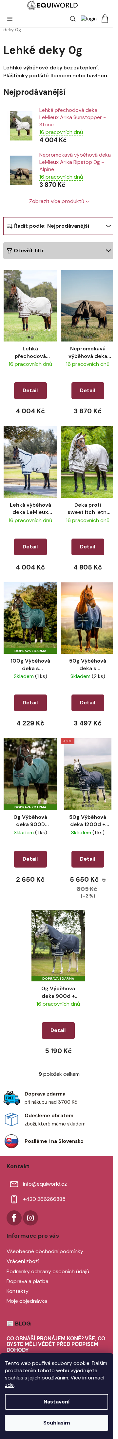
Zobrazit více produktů (56, 201)
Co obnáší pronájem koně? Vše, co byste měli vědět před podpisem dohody (56, 1344)
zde (9, 1384)
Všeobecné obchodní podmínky (45, 1251)
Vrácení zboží (23, 1261)
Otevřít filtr (29, 250)
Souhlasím (56, 1422)
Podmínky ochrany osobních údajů (48, 1271)
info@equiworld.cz (45, 1183)
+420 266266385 (44, 1199)
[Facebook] (14, 1217)
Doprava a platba (28, 1281)
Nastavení (56, 1401)
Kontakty (18, 1291)
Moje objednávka (27, 1301)
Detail (30, 390)
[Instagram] (30, 1217)
